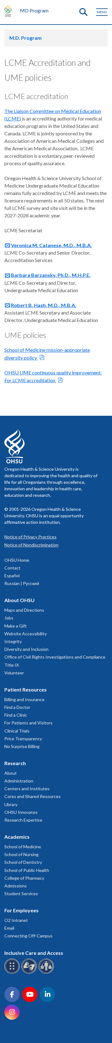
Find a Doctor (17, 707)
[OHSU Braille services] (12, 972)
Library (10, 804)
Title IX (11, 665)
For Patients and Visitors (28, 722)
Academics (17, 837)
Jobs (8, 617)
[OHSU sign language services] (30, 972)
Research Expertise (23, 820)
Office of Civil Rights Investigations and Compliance (54, 657)
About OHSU (19, 600)
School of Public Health (26, 870)
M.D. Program (25, 38)
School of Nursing (21, 854)
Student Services (21, 893)
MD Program (34, 10)
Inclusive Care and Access (33, 953)
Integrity (13, 641)
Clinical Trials (17, 730)
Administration (18, 780)
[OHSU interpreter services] (47, 972)
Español (12, 575)
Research (15, 763)
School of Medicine (22, 846)
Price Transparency (23, 738)
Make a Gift (15, 625)
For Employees (21, 910)
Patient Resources (25, 689)
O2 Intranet (16, 920)
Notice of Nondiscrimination (31, 544)
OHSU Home (16, 560)
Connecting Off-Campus (28, 935)
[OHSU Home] (9, 10)
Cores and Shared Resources (32, 796)
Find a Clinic (15, 715)
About (10, 773)
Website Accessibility (25, 633)
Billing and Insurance (24, 699)
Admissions (15, 885)
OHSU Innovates (21, 812)
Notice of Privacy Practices (30, 536)
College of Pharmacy (24, 878)
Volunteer (14, 672)
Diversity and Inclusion (26, 649)
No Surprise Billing (22, 746)
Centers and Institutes (26, 788)
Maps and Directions (24, 610)
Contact (12, 567)
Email (9, 928)
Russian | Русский (21, 583)
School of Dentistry (23, 862)
